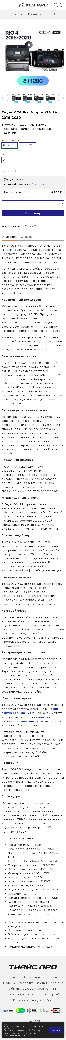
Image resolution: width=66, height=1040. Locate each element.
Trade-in (9, 982)
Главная (16, 14)
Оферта (34, 994)
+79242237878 (33, 1020)
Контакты (50, 977)
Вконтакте (20, 1000)
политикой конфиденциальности (21, 1034)
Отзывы (41, 982)
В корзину (33, 213)
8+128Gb (9, 145)
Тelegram (38, 1000)
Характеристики (11, 140)
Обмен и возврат (22, 988)
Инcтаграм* (50, 994)
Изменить (37, 184)
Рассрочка (25, 982)
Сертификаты (47, 988)
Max (50, 1000)
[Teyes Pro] (33, 4)
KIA (53, 14)
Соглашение (16, 994)
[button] (5, 98)
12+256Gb (27, 145)
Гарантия (56, 982)
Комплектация (10, 154)
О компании (32, 977)
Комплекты (36, 14)
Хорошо (56, 1030)
